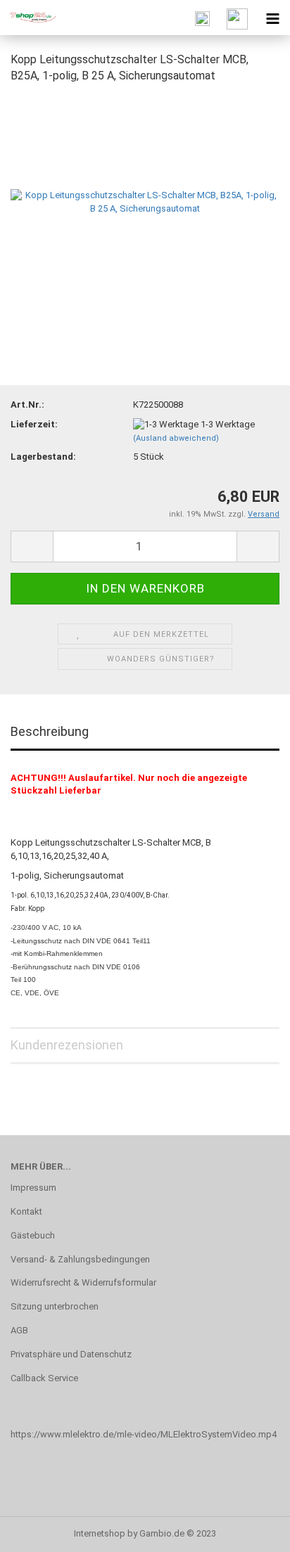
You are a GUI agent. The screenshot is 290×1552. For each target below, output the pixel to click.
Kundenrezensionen (67, 1044)
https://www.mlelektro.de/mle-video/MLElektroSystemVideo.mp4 (144, 1434)
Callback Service (44, 1378)
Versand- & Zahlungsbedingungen (80, 1259)
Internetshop (99, 1533)
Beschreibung (50, 731)
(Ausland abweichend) (176, 438)
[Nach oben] (251, 1530)
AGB (19, 1330)
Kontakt (26, 1211)
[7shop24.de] (28, 17)
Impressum (33, 1187)
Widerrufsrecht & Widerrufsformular (83, 1282)
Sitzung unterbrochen (55, 1306)
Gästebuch (33, 1235)
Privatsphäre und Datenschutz (71, 1354)
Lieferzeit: (34, 424)
